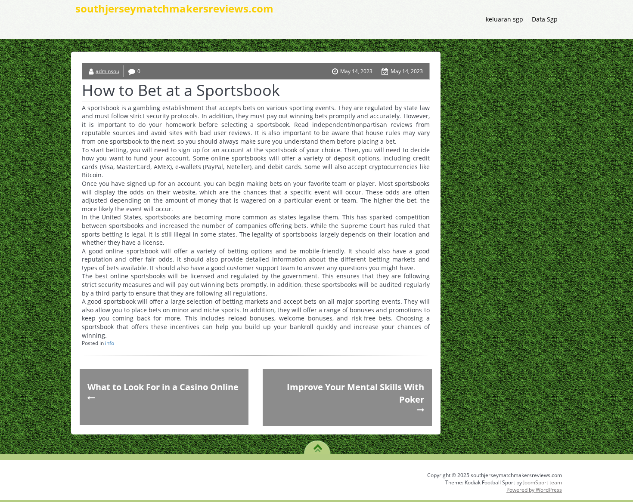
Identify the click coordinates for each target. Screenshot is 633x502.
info (109, 343)
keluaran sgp (504, 19)
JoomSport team (542, 482)
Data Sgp (545, 19)
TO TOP (318, 445)
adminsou (107, 71)
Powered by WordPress (534, 489)
